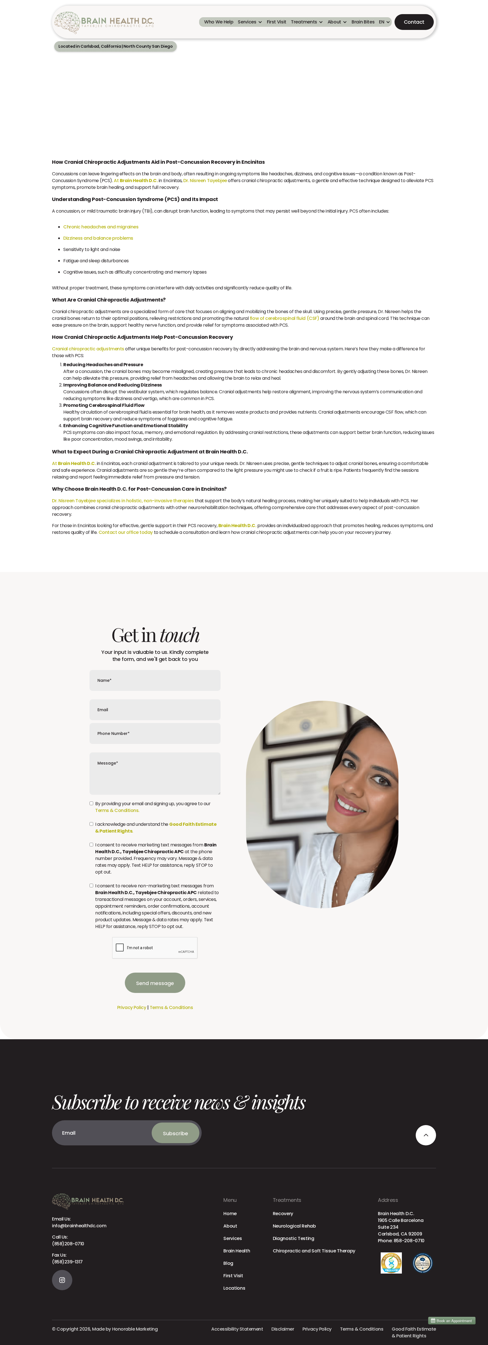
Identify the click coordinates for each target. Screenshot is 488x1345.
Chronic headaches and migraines (100, 227)
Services (232, 1238)
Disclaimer (282, 1329)
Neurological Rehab (294, 1226)
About (230, 1226)
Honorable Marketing (135, 1329)
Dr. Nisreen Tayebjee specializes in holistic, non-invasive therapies (123, 500)
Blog (228, 1263)
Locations (234, 1288)
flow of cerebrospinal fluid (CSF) (284, 318)
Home (230, 1213)
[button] (250, 22)
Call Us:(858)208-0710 (68, 1240)
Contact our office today (126, 532)
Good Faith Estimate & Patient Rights (414, 1332)
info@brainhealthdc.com (79, 1222)
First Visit (233, 1275)
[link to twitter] (62, 1280)
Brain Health (236, 1251)
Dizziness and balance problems (98, 238)
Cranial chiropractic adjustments (88, 349)
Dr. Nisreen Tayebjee (205, 180)
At (136, 180)
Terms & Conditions (171, 1007)
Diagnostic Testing (293, 1238)
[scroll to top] (426, 1135)
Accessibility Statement (237, 1329)
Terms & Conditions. (117, 810)
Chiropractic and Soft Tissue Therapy (314, 1251)
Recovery (283, 1213)
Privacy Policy (131, 1007)
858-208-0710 (409, 1240)
